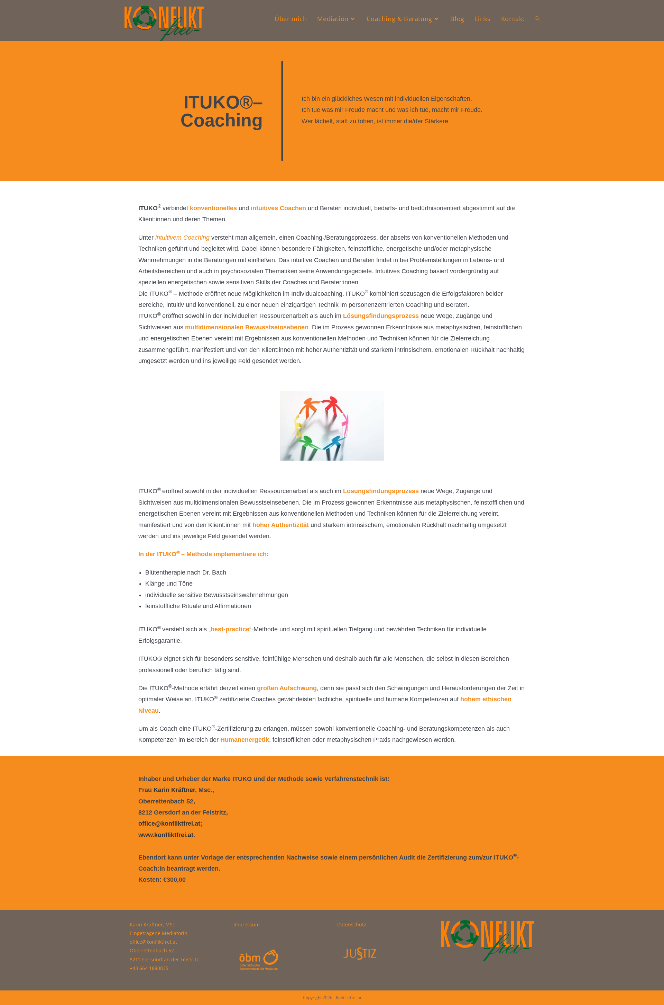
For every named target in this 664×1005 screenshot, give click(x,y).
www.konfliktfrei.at (165, 834)
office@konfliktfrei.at (169, 823)
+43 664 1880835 (149, 968)
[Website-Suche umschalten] (537, 19)
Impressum (246, 924)
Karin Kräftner (173, 789)
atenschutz (353, 924)
